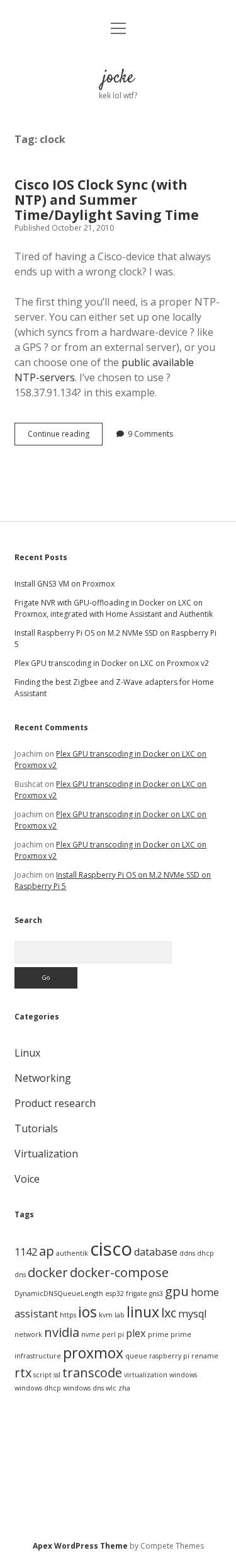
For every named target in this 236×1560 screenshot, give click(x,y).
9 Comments (150, 433)
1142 (25, 1252)
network (28, 1334)
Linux (27, 1053)
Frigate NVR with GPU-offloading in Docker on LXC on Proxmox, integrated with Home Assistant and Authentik (113, 608)
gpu (177, 1291)
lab (120, 1315)
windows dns (83, 1388)
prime (158, 1334)
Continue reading (65, 436)
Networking (42, 1078)
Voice (27, 1179)
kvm (106, 1315)
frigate (136, 1293)
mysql (192, 1314)
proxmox (93, 1353)
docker (48, 1272)
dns (20, 1274)
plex (136, 1333)
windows (183, 1374)
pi (121, 1334)
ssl (56, 1374)
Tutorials (36, 1128)
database (155, 1252)
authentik (72, 1253)
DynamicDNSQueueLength (58, 1293)
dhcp (205, 1253)
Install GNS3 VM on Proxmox (64, 583)
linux (142, 1312)
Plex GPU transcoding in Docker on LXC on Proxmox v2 (111, 663)
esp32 (114, 1293)
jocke (118, 78)
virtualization (145, 1374)
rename (204, 1355)
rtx (22, 1372)
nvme (90, 1334)
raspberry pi (169, 1355)
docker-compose (119, 1272)
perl (109, 1334)
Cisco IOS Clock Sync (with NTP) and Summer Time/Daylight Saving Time (106, 200)
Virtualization (46, 1154)
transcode (92, 1372)
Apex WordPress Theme (80, 1545)
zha (124, 1388)
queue (136, 1355)
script (42, 1374)
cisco (111, 1248)
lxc (168, 1312)
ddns (187, 1253)
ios (87, 1312)
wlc (111, 1388)
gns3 (156, 1293)
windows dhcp (37, 1388)
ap (46, 1250)
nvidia (61, 1332)
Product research (55, 1103)
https (68, 1315)
